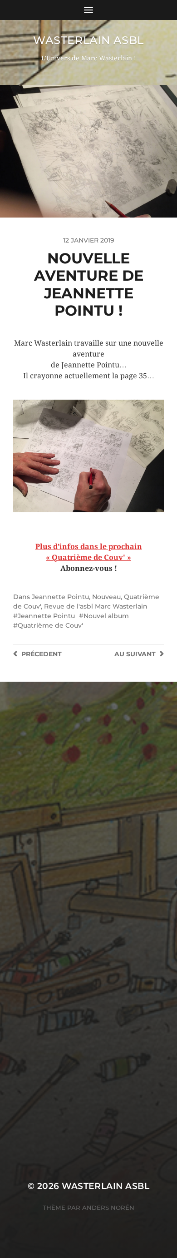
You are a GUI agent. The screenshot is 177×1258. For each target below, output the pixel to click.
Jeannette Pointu (60, 597)
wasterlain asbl (88, 40)
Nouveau (106, 597)
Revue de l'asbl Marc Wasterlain (96, 606)
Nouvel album (106, 616)
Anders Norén (108, 1207)
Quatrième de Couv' (50, 625)
